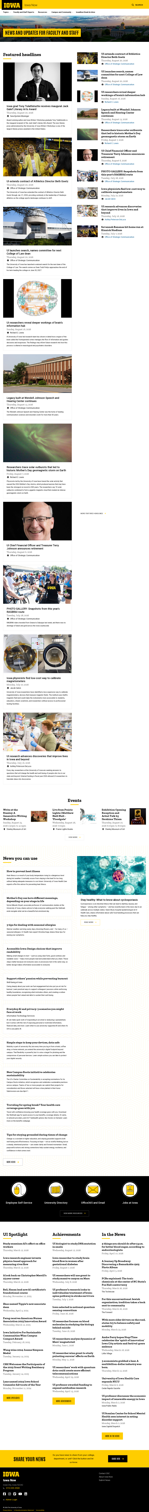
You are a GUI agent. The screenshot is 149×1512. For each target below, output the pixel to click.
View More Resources (73, 1213)
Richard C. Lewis (17, 333)
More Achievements (63, 1400)
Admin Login (11, 1499)
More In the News (112, 1435)
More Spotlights (13, 1397)
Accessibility (40, 1510)
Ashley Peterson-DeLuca (20, 766)
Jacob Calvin (15, 688)
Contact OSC (104, 1473)
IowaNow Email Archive (85, 12)
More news (11, 1161)
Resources (42, 12)
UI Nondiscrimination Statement (24, 1510)
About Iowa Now (106, 1477)
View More (73, 837)
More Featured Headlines (92, 513)
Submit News (104, 1480)
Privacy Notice (7, 1510)
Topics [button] (6, 12)
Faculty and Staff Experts (23, 12)
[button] (137, 4)
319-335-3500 (13, 1488)
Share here (116, 1458)
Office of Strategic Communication (25, 188)
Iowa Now (30, 5)
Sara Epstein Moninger (19, 116)
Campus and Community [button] (61, 12)
